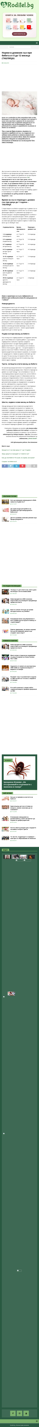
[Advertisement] (15, 77)
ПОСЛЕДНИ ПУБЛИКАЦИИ (11, 586)
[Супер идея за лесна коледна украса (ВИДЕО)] (11, 994)
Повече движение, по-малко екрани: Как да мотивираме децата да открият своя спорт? (23, 631)
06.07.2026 (14, 660)
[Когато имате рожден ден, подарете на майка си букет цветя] (5, 829)
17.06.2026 (14, 682)
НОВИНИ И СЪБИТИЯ (10, 641)
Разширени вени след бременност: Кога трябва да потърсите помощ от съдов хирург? (23, 620)
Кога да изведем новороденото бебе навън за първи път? (23, 501)
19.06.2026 (14, 671)
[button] (36, 43)
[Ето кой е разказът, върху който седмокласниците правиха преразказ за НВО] (5, 689)
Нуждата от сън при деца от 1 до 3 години (16, 450)
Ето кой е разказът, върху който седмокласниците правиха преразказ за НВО (23, 689)
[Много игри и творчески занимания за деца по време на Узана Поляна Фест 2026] (5, 657)
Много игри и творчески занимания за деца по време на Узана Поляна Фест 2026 (22, 656)
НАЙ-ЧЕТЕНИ (7, 793)
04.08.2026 (14, 613)
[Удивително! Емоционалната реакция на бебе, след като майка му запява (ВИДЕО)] (31, 857)
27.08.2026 (14, 593)
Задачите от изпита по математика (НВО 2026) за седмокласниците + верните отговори (23, 667)
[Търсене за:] (19, 47)
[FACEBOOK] (13, 1413)
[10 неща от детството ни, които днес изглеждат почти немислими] (5, 591)
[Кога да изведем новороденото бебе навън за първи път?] (5, 501)
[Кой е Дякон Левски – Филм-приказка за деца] (19, 927)
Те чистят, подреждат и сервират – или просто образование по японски (23, 837)
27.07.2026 (14, 624)
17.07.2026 (14, 635)
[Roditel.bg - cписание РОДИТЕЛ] (19, 8)
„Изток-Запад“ (32, 438)
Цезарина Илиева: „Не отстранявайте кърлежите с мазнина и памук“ (18, 784)
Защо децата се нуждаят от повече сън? (15, 454)
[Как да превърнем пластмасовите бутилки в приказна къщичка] (19, 1338)
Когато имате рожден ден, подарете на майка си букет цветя (23, 828)
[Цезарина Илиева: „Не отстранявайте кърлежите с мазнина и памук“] (19, 768)
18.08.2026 (14, 604)
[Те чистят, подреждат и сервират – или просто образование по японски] (5, 838)
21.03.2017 (14, 801)
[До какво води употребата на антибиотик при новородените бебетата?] (5, 510)
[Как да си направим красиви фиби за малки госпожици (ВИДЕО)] (15, 856)
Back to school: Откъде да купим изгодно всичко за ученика (21, 610)
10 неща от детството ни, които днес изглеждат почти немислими (23, 590)
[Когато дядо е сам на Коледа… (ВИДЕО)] (27, 927)
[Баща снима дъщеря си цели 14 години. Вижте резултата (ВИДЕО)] (7, 857)
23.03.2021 (14, 831)
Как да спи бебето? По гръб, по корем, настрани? (18, 458)
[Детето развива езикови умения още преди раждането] (5, 519)
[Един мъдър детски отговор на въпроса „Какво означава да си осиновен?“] (5, 807)
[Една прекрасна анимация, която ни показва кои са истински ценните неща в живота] (23, 857)
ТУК (28, 177)
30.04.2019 (6, 63)
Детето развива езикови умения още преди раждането (23, 518)
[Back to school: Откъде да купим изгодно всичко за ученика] (5, 611)
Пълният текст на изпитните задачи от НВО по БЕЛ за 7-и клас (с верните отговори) (23, 678)
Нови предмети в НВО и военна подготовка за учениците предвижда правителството (23, 600)
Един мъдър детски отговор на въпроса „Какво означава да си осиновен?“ (21, 807)
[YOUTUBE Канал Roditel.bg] (26, 1413)
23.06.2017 (14, 840)
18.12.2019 (14, 822)
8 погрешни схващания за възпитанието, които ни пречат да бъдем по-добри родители (22, 818)
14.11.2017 (14, 504)
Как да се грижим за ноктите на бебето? (21, 798)
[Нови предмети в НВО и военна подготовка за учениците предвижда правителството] (5, 601)
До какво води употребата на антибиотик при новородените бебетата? (21, 510)
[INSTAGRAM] (19, 1413)
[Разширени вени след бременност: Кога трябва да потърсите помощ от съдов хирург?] (5, 620)
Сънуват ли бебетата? (9, 461)
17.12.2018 (14, 811)
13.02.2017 (14, 514)
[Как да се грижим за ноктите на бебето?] (5, 798)
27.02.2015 (14, 521)
